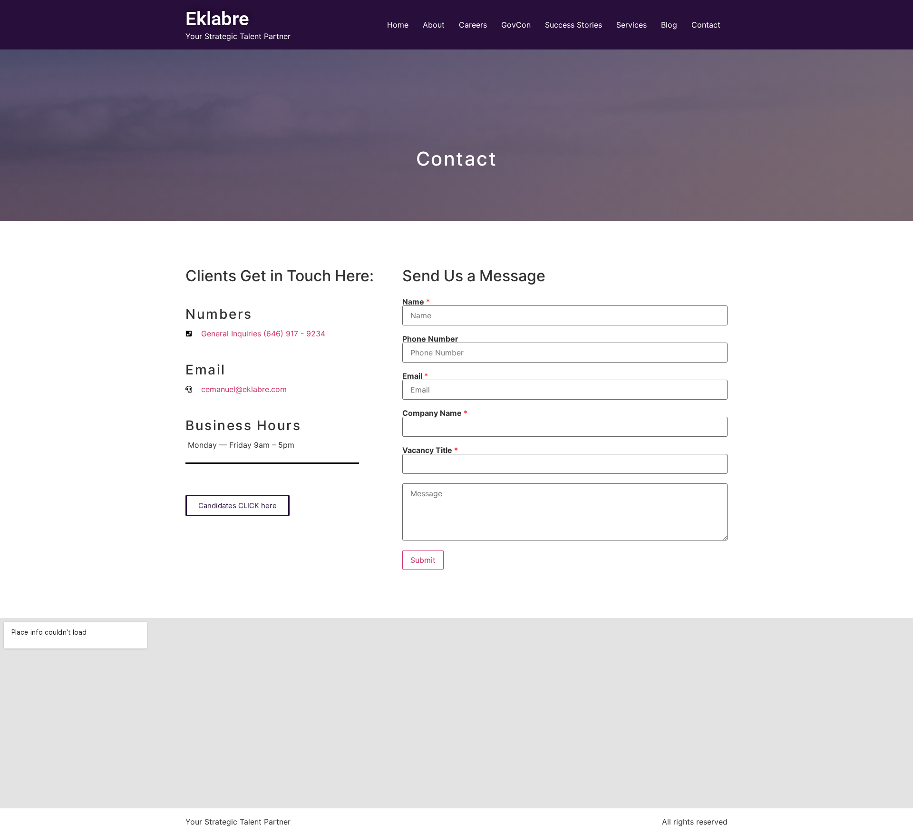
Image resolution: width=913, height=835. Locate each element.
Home (397, 24)
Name (416, 301)
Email (415, 376)
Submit (423, 560)
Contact (705, 24)
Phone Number (430, 339)
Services (631, 24)
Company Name (434, 413)
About (434, 24)
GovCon (516, 24)
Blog (669, 24)
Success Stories (573, 24)
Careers (473, 24)
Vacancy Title (430, 450)
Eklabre (217, 19)
